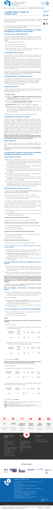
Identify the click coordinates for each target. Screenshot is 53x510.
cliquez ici (15, 297)
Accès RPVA (7, 450)
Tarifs (21, 450)
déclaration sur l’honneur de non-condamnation (18, 253)
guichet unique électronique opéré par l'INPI (17, 27)
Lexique (21, 449)
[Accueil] (4, 8)
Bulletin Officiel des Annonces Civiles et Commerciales (20, 405)
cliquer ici (23, 84)
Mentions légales (30, 504)
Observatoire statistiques (26, 447)
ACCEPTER (48, 507)
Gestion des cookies (43, 504)
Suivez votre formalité (9, 455)
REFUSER (41, 507)
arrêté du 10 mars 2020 (22, 401)
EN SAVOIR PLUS (21, 508)
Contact (37, 504)
